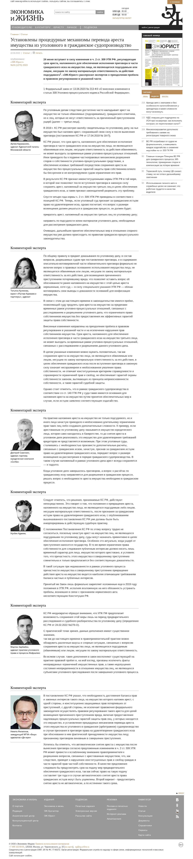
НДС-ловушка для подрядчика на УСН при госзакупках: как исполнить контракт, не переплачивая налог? (164, 120)
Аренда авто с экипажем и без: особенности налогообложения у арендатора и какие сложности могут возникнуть (162, 107)
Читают (147, 92)
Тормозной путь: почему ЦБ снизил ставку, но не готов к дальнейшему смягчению (163, 174)
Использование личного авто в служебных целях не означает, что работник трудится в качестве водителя (163, 187)
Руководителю (22, 27)
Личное (72, 27)
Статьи (26, 53)
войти (144, 27)
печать (39, 53)
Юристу (59, 27)
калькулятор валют (122, 18)
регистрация (154, 27)
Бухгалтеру (43, 27)
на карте (69, 847)
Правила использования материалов (52, 844)
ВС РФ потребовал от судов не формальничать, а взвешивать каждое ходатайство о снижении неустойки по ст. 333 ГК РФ (162, 146)
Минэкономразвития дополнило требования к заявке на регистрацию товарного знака (162, 132)
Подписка (90, 27)
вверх (181, 793)
